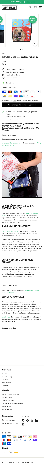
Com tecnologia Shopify (24, 462)
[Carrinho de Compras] (35, 7)
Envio (14, 100)
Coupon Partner (7, 409)
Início (4, 53)
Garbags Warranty (8, 400)
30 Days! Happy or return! (10, 394)
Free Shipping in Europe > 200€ (12, 403)
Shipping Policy (7, 406)
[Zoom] (35, 44)
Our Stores (5, 380)
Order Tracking (7, 377)
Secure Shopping (7, 397)
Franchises (5, 386)
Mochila (5, 130)
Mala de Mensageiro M (28, 128)
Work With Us (6, 383)
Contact (4, 374)
